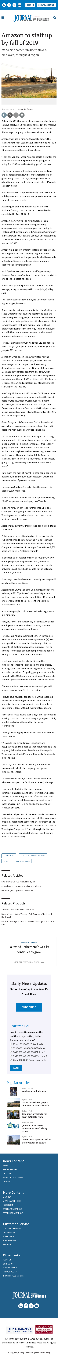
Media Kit (7, 1244)
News (5, 1165)
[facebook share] (16, 115)
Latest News (9, 856)
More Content (13, 1192)
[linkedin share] (4, 115)
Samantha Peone (24, 109)
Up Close (7, 1173)
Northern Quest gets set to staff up (17, 890)
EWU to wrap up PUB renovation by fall (18, 881)
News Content (13, 1161)
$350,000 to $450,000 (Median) (29, 1048)
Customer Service (16, 1224)
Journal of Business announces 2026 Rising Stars (34, 1128)
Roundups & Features (13, 1177)
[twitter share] (10, 115)
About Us (7, 1260)
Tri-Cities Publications (13, 1276)
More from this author (27, 962)
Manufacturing (23, 861)
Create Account (46, 5)
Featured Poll (20, 1026)
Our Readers (9, 1232)
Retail (6, 861)
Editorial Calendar (12, 1228)
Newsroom (8, 1205)
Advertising (8, 1236)
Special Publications (12, 1209)
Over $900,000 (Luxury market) (29, 1060)
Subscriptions (9, 1240)
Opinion (6, 1181)
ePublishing (45, 1353)
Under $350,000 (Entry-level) (28, 1044)
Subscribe (29, 1007)
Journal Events (10, 1267)
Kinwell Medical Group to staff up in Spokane (21, 886)
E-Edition (7, 1197)
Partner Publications (13, 1213)
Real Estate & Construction (33, 856)
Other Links (11, 1255)
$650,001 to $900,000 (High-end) (30, 1056)
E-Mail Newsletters (12, 1201)
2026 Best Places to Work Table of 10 (17, 909)
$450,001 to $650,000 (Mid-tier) (29, 1052)
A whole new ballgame (34, 1091)
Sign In (30, 5)
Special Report (10, 1169)
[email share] (22, 115)
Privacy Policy (10, 1271)
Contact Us (8, 1264)
